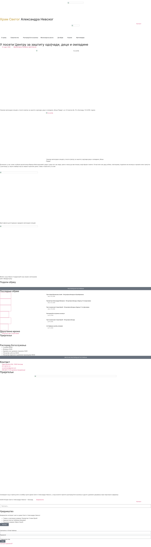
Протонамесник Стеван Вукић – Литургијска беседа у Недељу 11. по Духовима (67, 307)
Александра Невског (26, 19)
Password (3, 535)
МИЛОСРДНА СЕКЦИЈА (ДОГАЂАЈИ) (25, 47)
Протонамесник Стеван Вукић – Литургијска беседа (60, 319)
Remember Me (5, 539)
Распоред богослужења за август (55, 313)
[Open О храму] (7, 38)
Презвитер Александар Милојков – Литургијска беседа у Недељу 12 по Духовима (68, 300)
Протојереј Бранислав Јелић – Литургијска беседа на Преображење (65, 294)
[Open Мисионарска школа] (54, 38)
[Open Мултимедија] (85, 38)
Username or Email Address (8, 530)
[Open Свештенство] (20, 38)
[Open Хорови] (73, 38)
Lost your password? (6, 543)
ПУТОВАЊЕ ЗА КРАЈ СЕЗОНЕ (54, 326)
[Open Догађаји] (64, 38)
